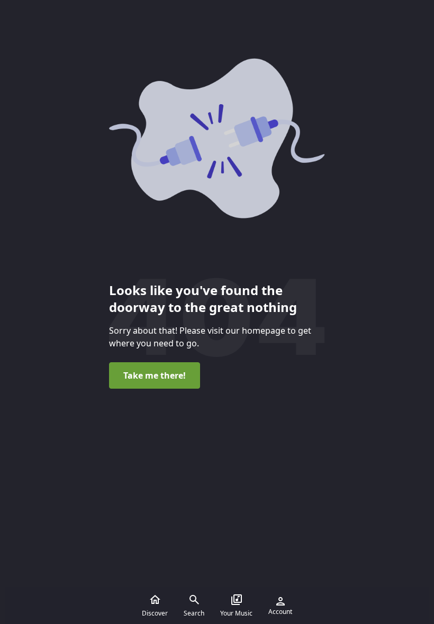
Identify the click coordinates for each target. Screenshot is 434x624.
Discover (155, 613)
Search (194, 613)
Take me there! (154, 375)
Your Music (236, 613)
